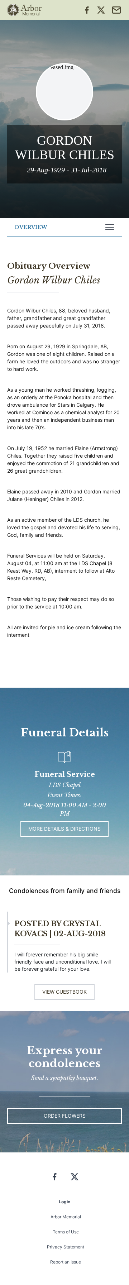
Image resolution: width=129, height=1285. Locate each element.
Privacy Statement (65, 1247)
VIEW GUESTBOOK (64, 992)
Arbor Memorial (66, 1216)
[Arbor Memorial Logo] (24, 10)
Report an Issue (65, 1262)
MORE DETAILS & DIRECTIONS (64, 829)
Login (64, 1201)
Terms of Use (66, 1231)
